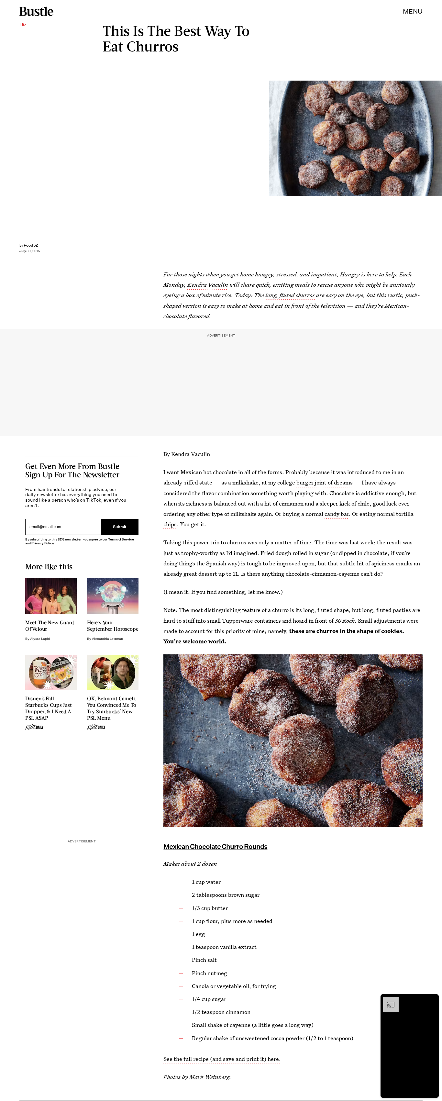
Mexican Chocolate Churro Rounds (215, 846)
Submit (120, 526)
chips (170, 524)
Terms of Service (121, 539)
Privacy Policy (42, 543)
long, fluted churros (290, 295)
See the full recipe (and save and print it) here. (222, 1058)
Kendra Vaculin (207, 284)
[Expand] (387, 1000)
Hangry (350, 274)
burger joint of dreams (324, 482)
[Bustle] (36, 11)
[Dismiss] (431, 1000)
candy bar (337, 513)
